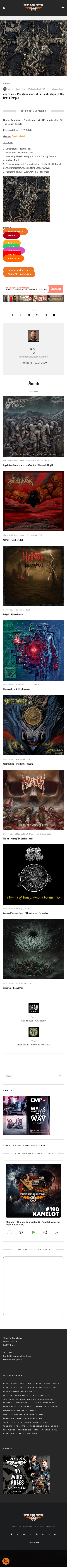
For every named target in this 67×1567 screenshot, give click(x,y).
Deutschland (29, 1399)
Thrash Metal (20, 684)
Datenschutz (50, 1527)
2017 (39, 1384)
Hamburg (36, 1403)
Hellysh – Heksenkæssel (13, 614)
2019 (56, 1384)
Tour (27, 1434)
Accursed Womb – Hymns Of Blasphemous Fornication (25, 913)
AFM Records (11, 1391)
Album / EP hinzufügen (19, 273)
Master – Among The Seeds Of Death (18, 838)
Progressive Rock (39, 1426)
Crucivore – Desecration (13, 987)
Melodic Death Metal (16, 1410)
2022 (23, 1387)
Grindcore (30, 460)
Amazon (12, 243)
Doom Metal (46, 1399)
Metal (34, 1410)
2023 (31, 1387)
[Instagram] (24, 1534)
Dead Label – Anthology (33, 1019)
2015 (23, 1384)
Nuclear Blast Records (17, 1422)
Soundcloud (13, 258)
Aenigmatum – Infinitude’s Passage (18, 763)
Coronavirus (42, 1395)
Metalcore (37, 1414)
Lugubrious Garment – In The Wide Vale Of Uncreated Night (28, 465)
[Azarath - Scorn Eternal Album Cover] (33, 501)
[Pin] (29, 315)
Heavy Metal (27, 1407)
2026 (56, 1387)
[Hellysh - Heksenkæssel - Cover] (33, 576)
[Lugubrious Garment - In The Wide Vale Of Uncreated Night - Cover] (33, 426)
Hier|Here (26, 1356)
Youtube (12, 254)
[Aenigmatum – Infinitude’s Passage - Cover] (33, 725)
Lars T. (10, 89)
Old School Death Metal (24, 834)
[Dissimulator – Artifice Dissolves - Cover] (33, 650)
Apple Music (14, 250)
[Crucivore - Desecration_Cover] (33, 949)
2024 (39, 1387)
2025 (48, 1387)
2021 (15, 1387)
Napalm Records (13, 1418)
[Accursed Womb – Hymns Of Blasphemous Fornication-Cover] (33, 874)
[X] (17, 1534)
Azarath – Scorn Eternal (13, 539)
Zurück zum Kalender (18, 270)
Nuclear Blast (34, 1418)
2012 (6, 1384)
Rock (55, 1426)
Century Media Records (17, 1395)
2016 (31, 1384)
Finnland (22, 1403)
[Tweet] (20, 315)
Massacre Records (47, 1407)
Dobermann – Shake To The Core (33, 1043)
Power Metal (41, 1422)
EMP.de (11, 235)
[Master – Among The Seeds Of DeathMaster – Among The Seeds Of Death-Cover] (33, 800)
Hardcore (50, 1403)
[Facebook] (11, 1534)
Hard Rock (10, 1407)
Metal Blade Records (16, 1414)
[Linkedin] (30, 1534)
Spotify (11, 246)
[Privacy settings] (6, 1561)
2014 (15, 1384)
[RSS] (43, 1534)
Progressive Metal (14, 1426)
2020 (6, 1387)
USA (35, 1434)
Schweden (10, 1430)
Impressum (39, 1527)
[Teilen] (12, 315)
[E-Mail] (37, 315)
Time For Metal (15, 231)
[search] (60, 1076)
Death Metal (21, 89)
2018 (48, 1384)
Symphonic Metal (28, 1430)
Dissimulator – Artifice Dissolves (16, 689)
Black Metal (8, 460)
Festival (9, 1403)
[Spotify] (37, 1534)
